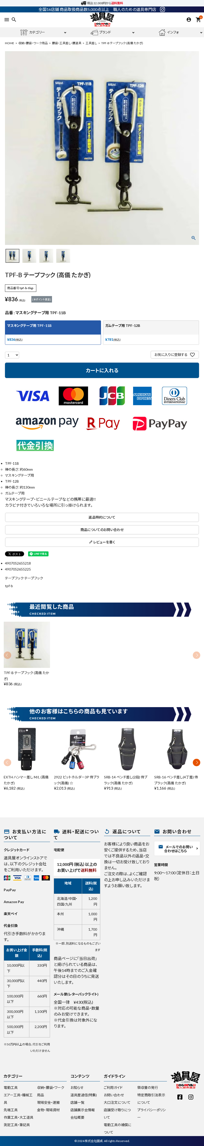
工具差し (91, 43)
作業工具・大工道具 (18, 1117)
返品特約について (102, 517)
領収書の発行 (147, 1087)
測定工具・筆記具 (17, 1125)
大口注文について (117, 1102)
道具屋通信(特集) (83, 1095)
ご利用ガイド (113, 1087)
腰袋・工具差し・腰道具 (66, 43)
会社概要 (77, 1117)
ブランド (105, 32)
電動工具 (11, 1087)
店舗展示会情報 (82, 1110)
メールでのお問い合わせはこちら (175, 848)
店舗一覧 (77, 1102)
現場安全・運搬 (48, 1102)
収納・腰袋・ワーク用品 (33, 43)
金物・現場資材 (48, 1110)
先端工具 (11, 1110)
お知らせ (76, 1087)
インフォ (173, 32)
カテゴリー (37, 32)
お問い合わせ (114, 1095)
